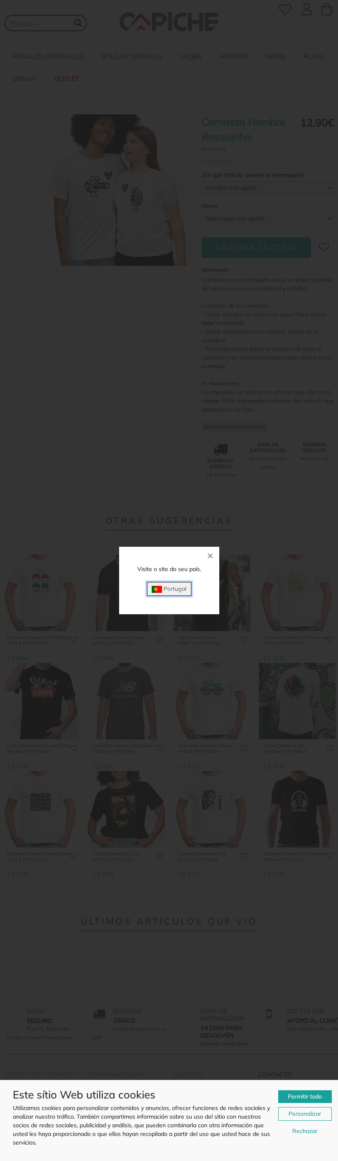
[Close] (210, 556)
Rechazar (304, 1131)
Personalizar (305, 1113)
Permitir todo (305, 1096)
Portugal (174, 588)
